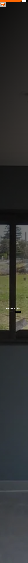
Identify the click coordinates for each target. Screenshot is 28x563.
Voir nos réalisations (10, 311)
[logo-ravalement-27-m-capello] (3, 4)
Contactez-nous (18, 311)
